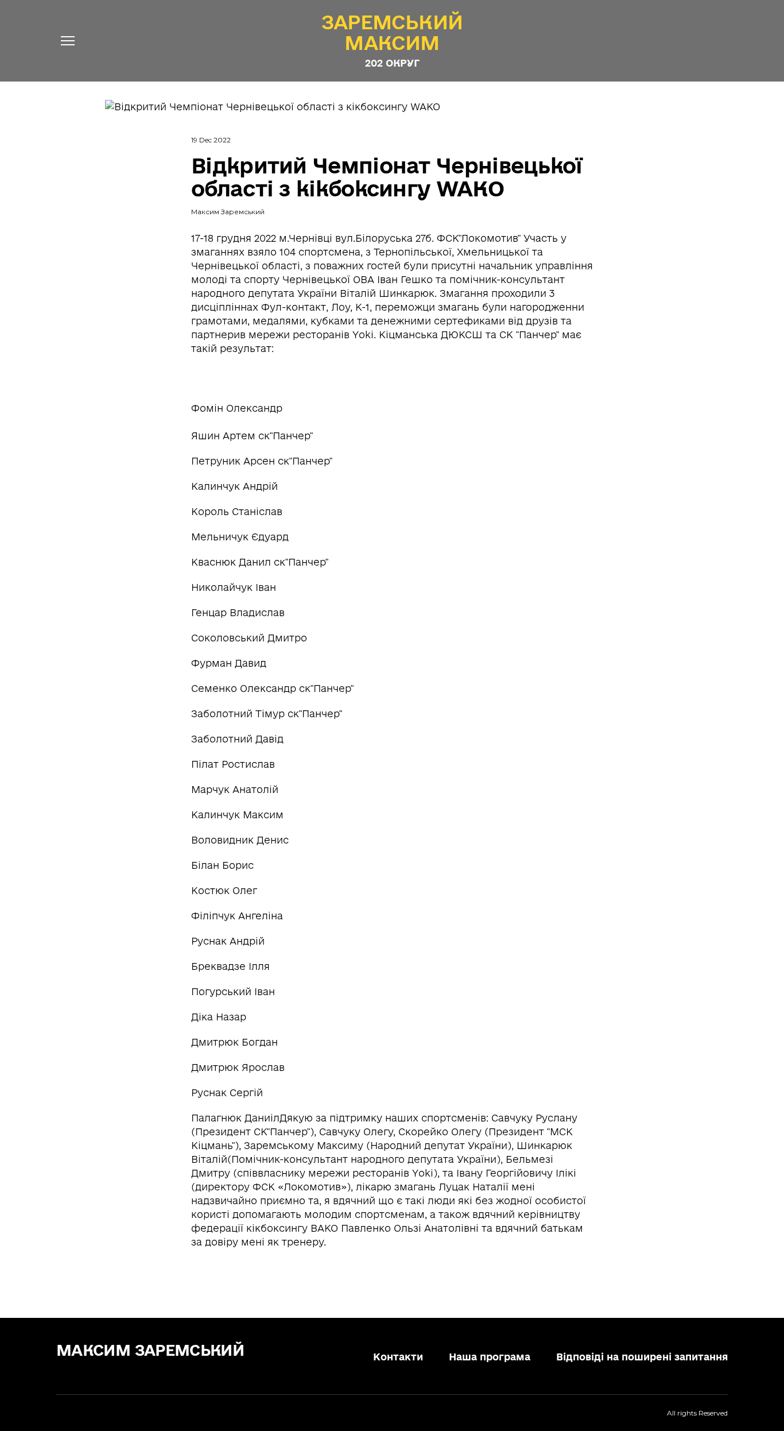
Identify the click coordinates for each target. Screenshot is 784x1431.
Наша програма (489, 1356)
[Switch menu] (67, 40)
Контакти (398, 1356)
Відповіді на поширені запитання (642, 1356)
